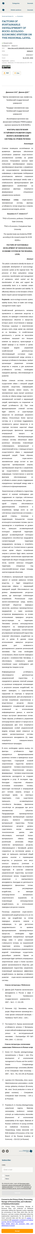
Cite (18, 73)
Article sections (16, 10)
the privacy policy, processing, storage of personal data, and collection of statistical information (16, 1185)
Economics (20, 16)
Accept (17, 1231)
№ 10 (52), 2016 (28, 58)
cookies (29, 1218)
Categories (16, 3)
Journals (30, 3)
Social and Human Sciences (8, 16)
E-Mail (3, 1165)
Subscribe (17, 1193)
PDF (7, 73)
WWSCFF (30, 51)
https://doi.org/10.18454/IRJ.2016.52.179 (20, 48)
